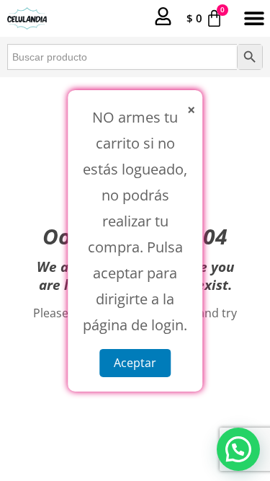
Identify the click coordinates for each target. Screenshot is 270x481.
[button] (254, 18)
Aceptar (135, 362)
